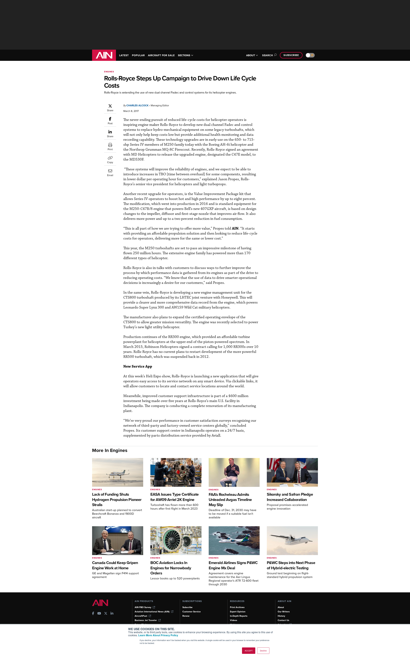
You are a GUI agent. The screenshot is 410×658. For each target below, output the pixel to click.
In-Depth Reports (238, 616)
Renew (185, 616)
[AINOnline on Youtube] (99, 614)
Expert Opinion (237, 611)
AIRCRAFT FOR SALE (161, 55)
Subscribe (291, 55)
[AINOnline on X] (105, 614)
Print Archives (237, 607)
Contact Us (283, 620)
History (281, 616)
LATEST (124, 55)
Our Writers (284, 611)
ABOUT (250, 55)
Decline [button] (263, 650)
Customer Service (191, 611)
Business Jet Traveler (146, 620)
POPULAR (138, 55)
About (281, 607)
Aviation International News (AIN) (152, 611)
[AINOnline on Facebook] (93, 614)
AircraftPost (141, 616)
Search (267, 55)
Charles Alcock (137, 105)
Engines (109, 71)
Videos (233, 620)
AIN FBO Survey (143, 607)
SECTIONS (184, 55)
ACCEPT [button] (249, 650)
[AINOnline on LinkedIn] (112, 614)
